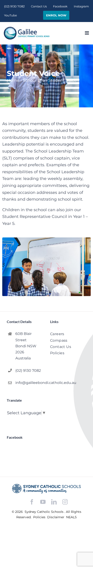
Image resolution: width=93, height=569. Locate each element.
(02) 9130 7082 (28, 370)
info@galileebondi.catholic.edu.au (29, 383)
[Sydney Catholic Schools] (46, 489)
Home (13, 80)
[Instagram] (65, 502)
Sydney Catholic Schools (44, 512)
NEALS (71, 517)
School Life (34, 80)
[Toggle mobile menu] (87, 33)
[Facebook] (32, 502)
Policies (39, 517)
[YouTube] (43, 502)
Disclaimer (56, 517)
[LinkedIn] (54, 502)
